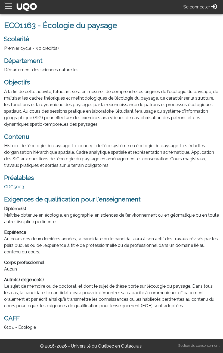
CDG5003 (14, 186)
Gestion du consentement (198, 345)
